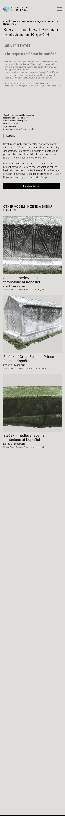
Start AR (27, 105)
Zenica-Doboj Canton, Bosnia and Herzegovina (30, 22)
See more (10, 136)
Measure (12, 105)
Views (42, 105)
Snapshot (57, 105)
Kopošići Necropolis (14, 21)
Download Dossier (31, 186)
